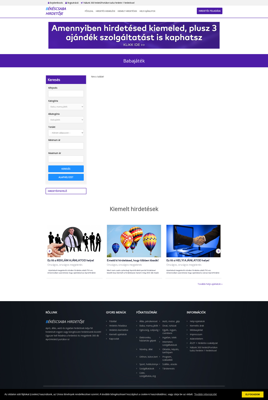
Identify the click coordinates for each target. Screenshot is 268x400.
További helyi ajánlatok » (210, 283)
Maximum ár (54, 153)
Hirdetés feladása (210, 10)
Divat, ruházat (169, 325)
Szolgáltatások (146, 368)
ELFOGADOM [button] (253, 394)
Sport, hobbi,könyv (148, 364)
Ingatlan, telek (169, 337)
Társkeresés (168, 368)
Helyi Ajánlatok (147, 11)
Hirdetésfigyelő (57, 191)
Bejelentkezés (56, 2)
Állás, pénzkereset (148, 321)
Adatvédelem (196, 338)
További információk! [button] (205, 394)
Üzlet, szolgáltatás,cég (147, 374)
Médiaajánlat (196, 329)
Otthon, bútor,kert (148, 356)
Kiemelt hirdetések (127, 11)
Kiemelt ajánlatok (118, 334)
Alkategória (54, 113)
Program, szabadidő (167, 358)
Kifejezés (52, 87)
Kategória (53, 100)
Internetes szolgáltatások (169, 343)
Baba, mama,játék (148, 325)
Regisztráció (73, 2)
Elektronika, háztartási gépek (147, 339)
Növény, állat (146, 349)
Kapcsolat (114, 338)
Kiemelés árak (197, 325)
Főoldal (89, 11)
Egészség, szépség (148, 329)
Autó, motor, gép (171, 321)
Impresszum (196, 334)
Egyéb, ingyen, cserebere (169, 331)
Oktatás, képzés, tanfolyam (170, 351)
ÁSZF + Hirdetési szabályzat (204, 343)
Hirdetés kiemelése (105, 11)
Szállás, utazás (169, 364)
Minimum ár (54, 140)
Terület (51, 126)
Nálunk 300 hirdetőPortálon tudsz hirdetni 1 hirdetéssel (108, 2)
